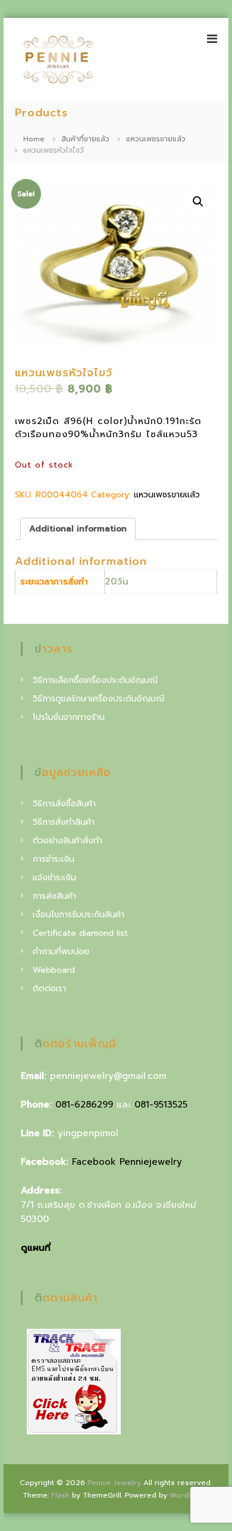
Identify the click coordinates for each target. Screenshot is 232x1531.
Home (34, 139)
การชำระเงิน (53, 859)
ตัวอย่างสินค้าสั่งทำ (67, 840)
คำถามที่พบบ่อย (61, 951)
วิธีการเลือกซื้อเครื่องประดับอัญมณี (95, 680)
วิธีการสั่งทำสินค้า (64, 822)
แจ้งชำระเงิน (54, 877)
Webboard (54, 970)
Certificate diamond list (80, 933)
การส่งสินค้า (54, 896)
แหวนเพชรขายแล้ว (156, 139)
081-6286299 (84, 1104)
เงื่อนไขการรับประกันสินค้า (78, 914)
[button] (198, 201)
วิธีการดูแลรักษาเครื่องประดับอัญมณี (98, 698)
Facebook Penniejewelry (127, 1161)
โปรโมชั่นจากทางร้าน (69, 717)
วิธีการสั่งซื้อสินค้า (64, 803)
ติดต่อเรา (49, 988)
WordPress (189, 1495)
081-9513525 (160, 1104)
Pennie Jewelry (114, 1482)
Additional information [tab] (78, 528)
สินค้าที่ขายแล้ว (85, 139)
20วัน (117, 581)
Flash (60, 1495)
